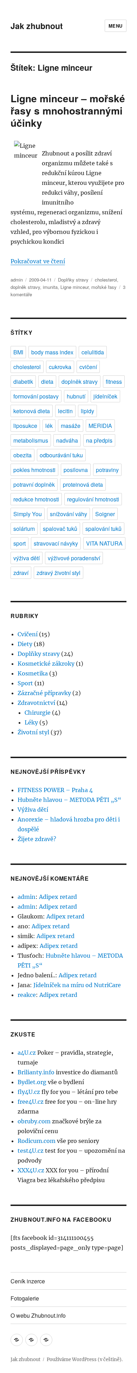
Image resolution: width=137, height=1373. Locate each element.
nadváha (67, 440)
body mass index (52, 352)
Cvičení (28, 634)
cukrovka (60, 367)
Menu (116, 25)
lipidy (87, 411)
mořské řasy (104, 287)
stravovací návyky (56, 543)
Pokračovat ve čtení (38, 261)
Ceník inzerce (28, 1281)
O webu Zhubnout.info (38, 1315)
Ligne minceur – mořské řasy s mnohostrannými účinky (68, 110)
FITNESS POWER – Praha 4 (55, 789)
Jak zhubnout (37, 26)
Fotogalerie (25, 1298)
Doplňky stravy (73, 279)
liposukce (25, 426)
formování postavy (36, 396)
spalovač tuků (60, 529)
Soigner (105, 514)
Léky (31, 722)
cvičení (88, 367)
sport (19, 543)
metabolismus (30, 440)
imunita (50, 287)
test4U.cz (31, 1150)
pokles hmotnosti (34, 470)
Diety (25, 643)
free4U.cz (31, 1101)
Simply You (27, 514)
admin (17, 279)
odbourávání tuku (61, 455)
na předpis (99, 440)
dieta (47, 381)
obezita (22, 455)
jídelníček (105, 396)
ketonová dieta (31, 411)
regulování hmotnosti (93, 499)
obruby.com (34, 1121)
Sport (25, 683)
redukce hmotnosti (36, 499)
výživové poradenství (74, 558)
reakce (27, 994)
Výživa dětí (33, 809)
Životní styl (33, 732)
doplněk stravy (25, 287)
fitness (114, 381)
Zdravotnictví (36, 702)
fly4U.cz (29, 1091)
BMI (18, 352)
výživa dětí (26, 558)
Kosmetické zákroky (46, 663)
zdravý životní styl (58, 573)
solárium (24, 529)
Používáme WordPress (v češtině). (85, 1359)
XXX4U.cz (31, 1170)
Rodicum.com (37, 1140)
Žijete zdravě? (37, 838)
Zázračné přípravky (44, 692)
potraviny (107, 470)
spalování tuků (103, 529)
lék (49, 426)
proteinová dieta (83, 484)
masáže (70, 426)
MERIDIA (100, 426)
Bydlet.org (32, 1082)
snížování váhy (68, 514)
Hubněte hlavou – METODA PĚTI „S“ (69, 799)
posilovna (76, 470)
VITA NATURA (104, 543)
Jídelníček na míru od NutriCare (77, 985)
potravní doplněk (34, 484)
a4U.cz (27, 1052)
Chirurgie (38, 712)
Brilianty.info (36, 1072)
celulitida (92, 352)
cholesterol (106, 279)
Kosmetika (33, 673)
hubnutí (76, 396)
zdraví (20, 573)
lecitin (65, 411)
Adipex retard (58, 896)
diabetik (23, 381)
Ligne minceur (74, 287)
